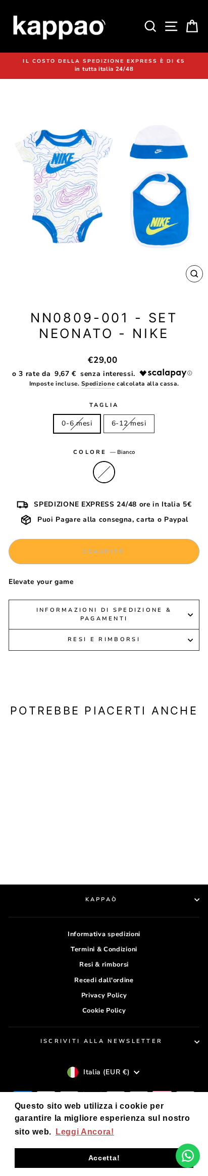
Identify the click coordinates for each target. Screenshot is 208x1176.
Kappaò (101, 899)
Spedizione (98, 384)
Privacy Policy (104, 995)
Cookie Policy (104, 1010)
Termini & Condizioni (104, 949)
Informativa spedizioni (104, 934)
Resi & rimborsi (104, 964)
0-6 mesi (77, 423)
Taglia (104, 405)
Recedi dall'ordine (103, 980)
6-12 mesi (129, 423)
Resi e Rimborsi (104, 639)
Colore (104, 452)
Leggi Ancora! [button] (85, 1131)
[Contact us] (188, 1156)
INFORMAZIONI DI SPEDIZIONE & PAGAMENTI (104, 614)
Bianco (104, 472)
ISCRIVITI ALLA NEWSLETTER (101, 1041)
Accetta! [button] (104, 1158)
